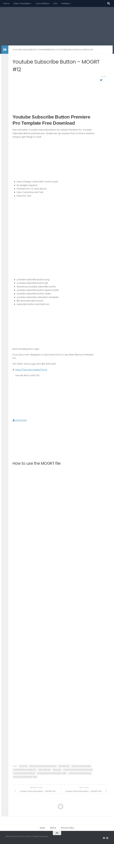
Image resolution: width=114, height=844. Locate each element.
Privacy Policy (67, 827)
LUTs (55, 3)
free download (64, 766)
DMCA (53, 827)
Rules (42, 827)
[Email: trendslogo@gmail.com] (104, 838)
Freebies (65, 3)
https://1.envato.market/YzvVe (31, 369)
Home (6, 3)
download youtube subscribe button (43, 766)
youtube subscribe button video (25, 777)
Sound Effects (42, 3)
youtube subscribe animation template (78, 770)
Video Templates (21, 3)
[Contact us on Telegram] (107, 838)
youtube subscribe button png (80, 773)
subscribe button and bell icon (24, 770)
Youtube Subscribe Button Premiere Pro (34, 49)
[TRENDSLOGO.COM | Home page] (41, 19)
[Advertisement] (57, 34)
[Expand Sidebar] (4, 49)
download (23, 766)
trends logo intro (44, 770)
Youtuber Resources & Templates (75, 49)
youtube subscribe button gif (24, 773)
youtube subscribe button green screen (51, 773)
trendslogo (57, 770)
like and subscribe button (81, 766)
